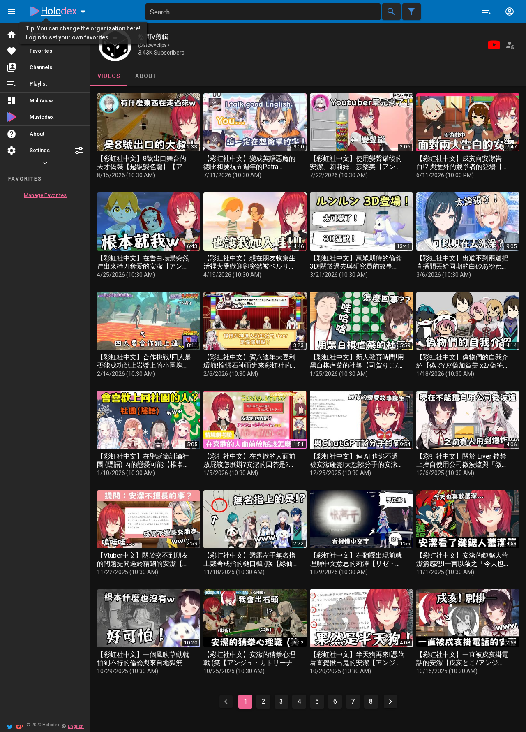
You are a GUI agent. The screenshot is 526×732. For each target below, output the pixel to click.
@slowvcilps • (154, 45)
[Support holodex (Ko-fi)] (19, 726)
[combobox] (263, 11)
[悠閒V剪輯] (115, 44)
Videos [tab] (109, 76)
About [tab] (145, 76)
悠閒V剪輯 (153, 37)
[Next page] (390, 701)
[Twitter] (10, 726)
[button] (79, 150)
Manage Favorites (45, 195)
